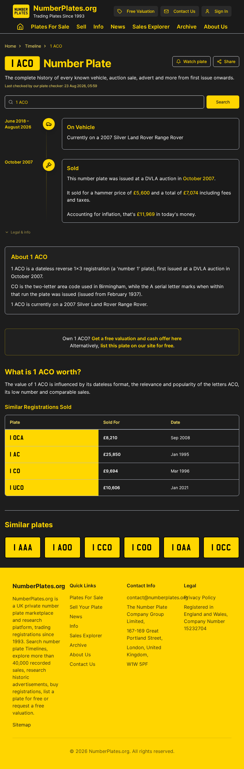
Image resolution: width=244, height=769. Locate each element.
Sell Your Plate (86, 607)
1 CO (15, 471)
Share (229, 61)
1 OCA (17, 437)
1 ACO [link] (56, 45)
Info (98, 26)
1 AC (15, 454)
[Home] (20, 26)
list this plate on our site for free (137, 346)
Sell (81, 26)
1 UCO (17, 487)
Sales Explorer (151, 26)
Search (223, 101)
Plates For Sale (50, 26)
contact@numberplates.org (157, 597)
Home (10, 45)
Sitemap (21, 725)
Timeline (33, 45)
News (118, 26)
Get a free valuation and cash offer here (137, 338)
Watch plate (195, 61)
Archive (187, 26)
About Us (216, 26)
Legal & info (20, 232)
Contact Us (82, 664)
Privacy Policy (200, 597)
